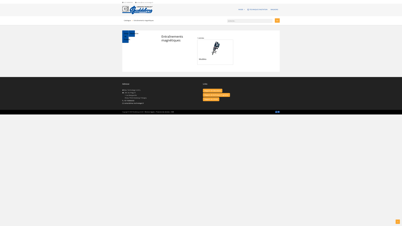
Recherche (132, 33)
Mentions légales (150, 112)
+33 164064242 (128, 2)
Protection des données (163, 112)
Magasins (274, 9)
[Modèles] (216, 41)
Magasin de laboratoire (212, 91)
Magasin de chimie (211, 99)
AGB (172, 112)
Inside (240, 9)
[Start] (276, 112)
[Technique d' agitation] (279, 112)
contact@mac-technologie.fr (144, 2)
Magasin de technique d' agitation (216, 95)
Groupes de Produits (126, 36)
